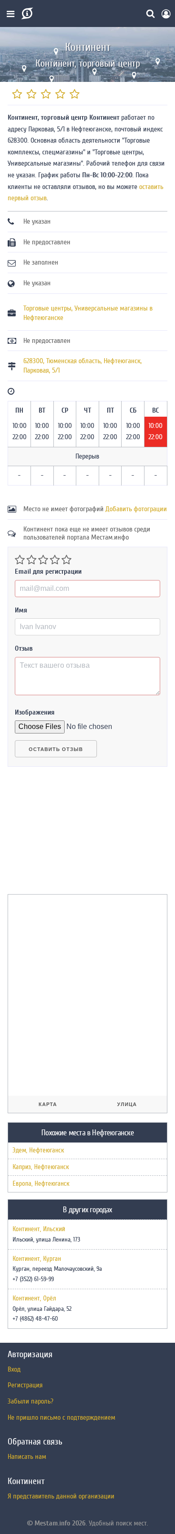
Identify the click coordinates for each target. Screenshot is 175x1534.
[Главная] (26, 13)
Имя (21, 610)
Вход (14, 1369)
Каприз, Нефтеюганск (41, 1167)
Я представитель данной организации (61, 1496)
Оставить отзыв (56, 749)
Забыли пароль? (30, 1401)
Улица (127, 1104)
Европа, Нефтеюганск (41, 1184)
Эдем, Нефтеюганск (38, 1150)
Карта (48, 1104)
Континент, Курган (37, 1259)
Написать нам (27, 1457)
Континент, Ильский (39, 1229)
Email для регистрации (48, 571)
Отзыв (24, 648)
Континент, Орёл (34, 1298)
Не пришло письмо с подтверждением (61, 1417)
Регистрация (25, 1385)
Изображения (35, 712)
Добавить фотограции (136, 509)
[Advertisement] (75, 834)
